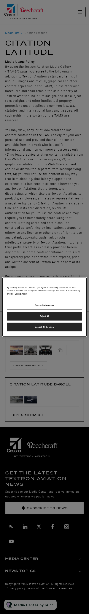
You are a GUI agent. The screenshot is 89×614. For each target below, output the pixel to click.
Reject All (44, 316)
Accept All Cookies (44, 327)
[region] (44, 307)
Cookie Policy (21, 294)
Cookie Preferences (44, 305)
